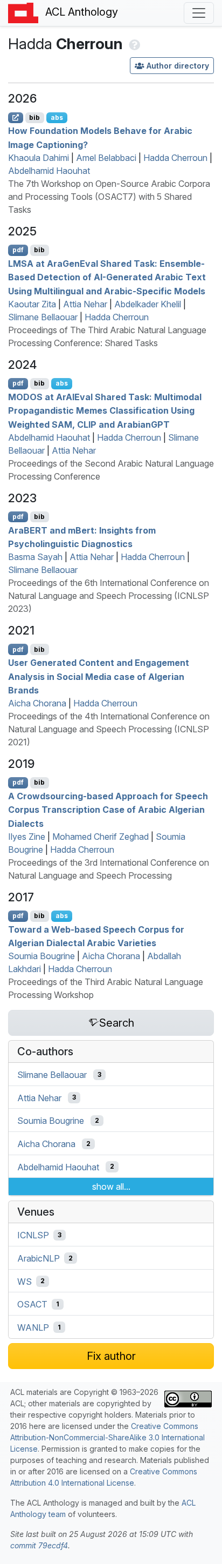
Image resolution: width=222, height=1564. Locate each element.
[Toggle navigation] (199, 13)
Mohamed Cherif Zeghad (100, 836)
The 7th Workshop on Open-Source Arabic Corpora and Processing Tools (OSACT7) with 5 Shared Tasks (109, 196)
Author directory (178, 65)
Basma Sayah (35, 556)
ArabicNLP (38, 1258)
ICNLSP (33, 1235)
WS (24, 1281)
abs (57, 117)
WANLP (33, 1327)
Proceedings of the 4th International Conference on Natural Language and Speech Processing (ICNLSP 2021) (109, 729)
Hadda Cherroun (175, 157)
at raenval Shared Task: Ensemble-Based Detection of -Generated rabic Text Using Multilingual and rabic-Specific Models (107, 277)
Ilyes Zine (26, 836)
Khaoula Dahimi (38, 157)
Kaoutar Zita (32, 304)
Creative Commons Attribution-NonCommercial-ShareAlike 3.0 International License (107, 1437)
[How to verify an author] (133, 44)
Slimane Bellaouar (43, 317)
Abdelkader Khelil (147, 304)
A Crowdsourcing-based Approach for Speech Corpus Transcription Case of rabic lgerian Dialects (108, 809)
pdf (18, 250)
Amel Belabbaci (106, 157)
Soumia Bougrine (41, 955)
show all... (111, 1186)
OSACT (32, 1304)
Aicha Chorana (37, 703)
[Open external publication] (15, 117)
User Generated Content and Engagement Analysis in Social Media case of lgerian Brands (98, 676)
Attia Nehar (85, 304)
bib (34, 117)
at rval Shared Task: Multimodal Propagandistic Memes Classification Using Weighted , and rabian (105, 410)
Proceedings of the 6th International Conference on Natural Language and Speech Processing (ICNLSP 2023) (108, 595)
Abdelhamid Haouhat (49, 170)
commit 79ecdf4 (39, 1545)
